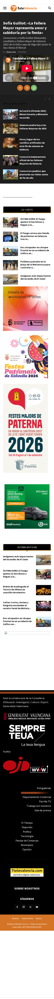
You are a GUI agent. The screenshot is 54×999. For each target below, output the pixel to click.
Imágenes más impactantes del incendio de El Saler (35, 277)
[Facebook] (20, 88)
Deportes (27, 827)
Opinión (27, 849)
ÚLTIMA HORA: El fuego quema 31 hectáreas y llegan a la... (32, 221)
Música (39, 918)
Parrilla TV (45, 801)
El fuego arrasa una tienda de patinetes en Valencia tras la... (34, 236)
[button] (5, 8)
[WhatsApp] (34, 88)
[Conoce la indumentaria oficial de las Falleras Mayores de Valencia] (10, 160)
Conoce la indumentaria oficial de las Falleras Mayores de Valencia (33, 160)
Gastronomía (27, 918)
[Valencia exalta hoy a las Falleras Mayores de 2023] (10, 128)
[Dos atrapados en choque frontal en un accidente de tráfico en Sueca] (10, 251)
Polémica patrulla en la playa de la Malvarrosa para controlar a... (35, 264)
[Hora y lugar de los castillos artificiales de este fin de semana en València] (10, 143)
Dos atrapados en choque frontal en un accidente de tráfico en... (34, 250)
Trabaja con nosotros (39, 806)
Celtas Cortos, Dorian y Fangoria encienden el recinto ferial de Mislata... (17, 605)
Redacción (11, 52)
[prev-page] (45, 99)
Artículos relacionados (15, 103)
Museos (15, 918)
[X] (27, 88)
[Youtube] (37, 907)
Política (27, 831)
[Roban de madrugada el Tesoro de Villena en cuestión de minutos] (43, 590)
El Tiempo (27, 822)
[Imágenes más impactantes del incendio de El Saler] (10, 279)
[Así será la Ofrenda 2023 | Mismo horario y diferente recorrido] (10, 114)
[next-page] (49, 99)
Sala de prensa (42, 810)
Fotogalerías (44, 788)
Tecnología (27, 836)
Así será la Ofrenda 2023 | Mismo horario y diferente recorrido (34, 114)
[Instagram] (24, 907)
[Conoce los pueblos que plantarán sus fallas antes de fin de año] (10, 174)
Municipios (27, 845)
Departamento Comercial (37, 797)
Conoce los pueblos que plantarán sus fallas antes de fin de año (34, 174)
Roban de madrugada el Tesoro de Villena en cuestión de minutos (16, 589)
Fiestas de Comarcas (27, 840)
